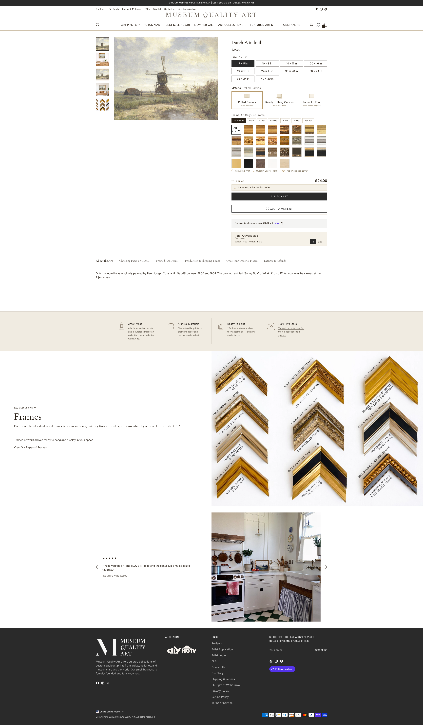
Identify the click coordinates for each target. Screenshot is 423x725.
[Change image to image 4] (102, 89)
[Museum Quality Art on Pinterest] (325, 9)
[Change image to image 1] (102, 44)
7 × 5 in (243, 63)
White (296, 120)
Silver (262, 120)
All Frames (239, 120)
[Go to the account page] (311, 24)
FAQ (214, 661)
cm (320, 241)
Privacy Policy (220, 691)
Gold (251, 120)
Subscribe (321, 650)
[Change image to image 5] (102, 104)
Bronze (273, 120)
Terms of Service (222, 703)
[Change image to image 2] (102, 59)
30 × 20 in (291, 71)
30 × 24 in (315, 71)
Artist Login (219, 655)
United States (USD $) (110, 711)
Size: (239, 57)
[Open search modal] (97, 24)
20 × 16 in (316, 63)
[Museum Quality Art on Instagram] (321, 9)
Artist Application (222, 649)
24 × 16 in (243, 71)
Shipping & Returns (223, 679)
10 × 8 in (267, 63)
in (313, 241)
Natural (308, 120)
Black (285, 120)
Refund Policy (220, 697)
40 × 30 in (267, 78)
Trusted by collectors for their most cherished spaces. (291, 331)
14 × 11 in (291, 63)
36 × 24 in (243, 78)
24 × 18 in (267, 71)
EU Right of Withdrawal (226, 685)
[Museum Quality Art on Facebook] (317, 9)
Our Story (217, 673)
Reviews (217, 643)
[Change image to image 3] (102, 74)
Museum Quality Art (125, 717)
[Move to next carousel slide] (324, 300)
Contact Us (218, 667)
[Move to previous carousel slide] (317, 300)
